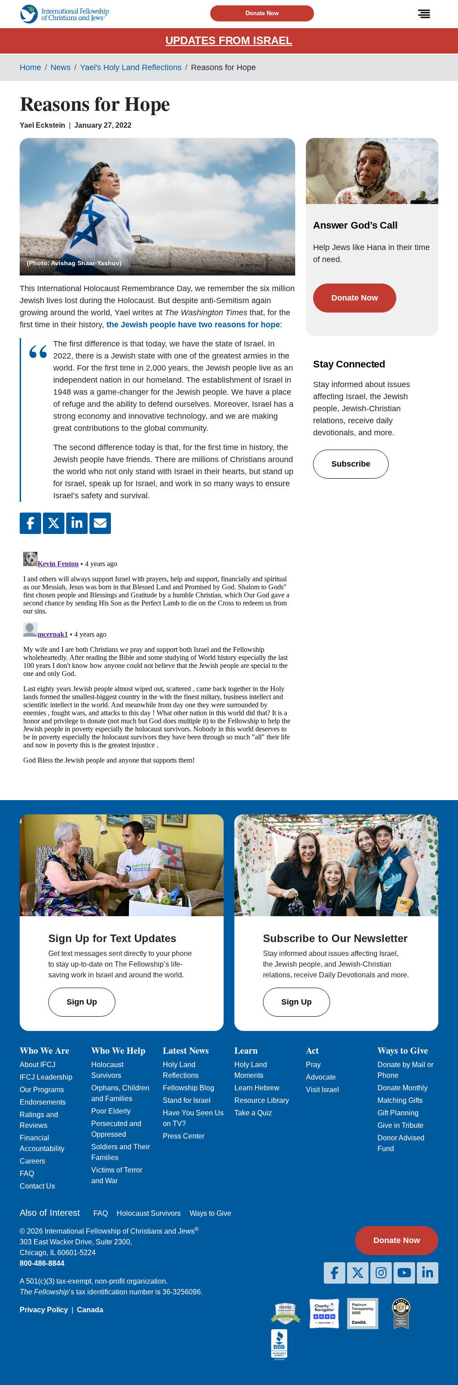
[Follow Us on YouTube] (404, 1273)
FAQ (27, 1173)
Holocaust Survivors (149, 1213)
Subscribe (350, 463)
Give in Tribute (400, 1125)
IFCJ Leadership (46, 1077)
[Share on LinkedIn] (77, 523)
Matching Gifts (400, 1100)
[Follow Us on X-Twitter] (358, 1273)
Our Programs (42, 1089)
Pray (313, 1064)
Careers (32, 1161)
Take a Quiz (253, 1113)
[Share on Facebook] (30, 523)
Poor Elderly (111, 1111)
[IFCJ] (64, 14)
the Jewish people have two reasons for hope (193, 324)
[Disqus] (157, 660)
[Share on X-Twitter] (53, 523)
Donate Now (262, 13)
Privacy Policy (44, 1310)
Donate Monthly (402, 1088)
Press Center (183, 1136)
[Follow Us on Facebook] (334, 1273)
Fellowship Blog (188, 1088)
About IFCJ (37, 1064)
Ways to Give (210, 1213)
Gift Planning (398, 1113)
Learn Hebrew (257, 1088)
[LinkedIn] (427, 1273)
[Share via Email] (100, 523)
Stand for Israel (187, 1100)
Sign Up (82, 1001)
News (61, 67)
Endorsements (43, 1102)
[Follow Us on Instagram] (381, 1273)
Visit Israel (322, 1089)
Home (30, 67)
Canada (90, 1310)
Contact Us (37, 1186)
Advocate (321, 1077)
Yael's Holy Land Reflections (131, 67)
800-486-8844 (42, 1263)
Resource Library (261, 1100)
